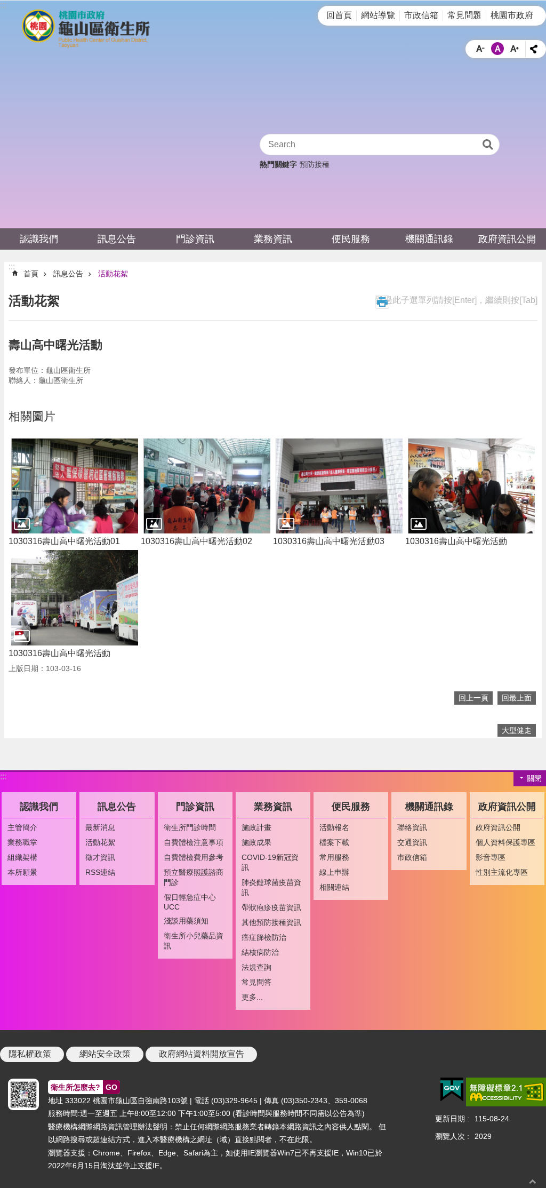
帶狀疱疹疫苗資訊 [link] (271, 907)
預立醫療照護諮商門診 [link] (193, 877)
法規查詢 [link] (256, 967)
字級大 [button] (514, 48)
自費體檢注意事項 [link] (193, 842)
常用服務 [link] (334, 857)
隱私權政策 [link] (30, 1053)
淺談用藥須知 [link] (186, 920)
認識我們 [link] (39, 239)
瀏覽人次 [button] (450, 1136)
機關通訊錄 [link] (429, 239)
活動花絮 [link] (113, 273)
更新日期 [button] (450, 1118)
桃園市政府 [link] (512, 15)
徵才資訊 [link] (100, 857)
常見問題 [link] (464, 15)
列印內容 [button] (382, 302)
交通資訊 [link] (412, 842)
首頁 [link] (30, 273)
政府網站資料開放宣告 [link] (201, 1053)
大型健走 (517, 730)
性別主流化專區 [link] (502, 872)
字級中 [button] (497, 48)
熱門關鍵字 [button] (278, 164)
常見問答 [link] (256, 982)
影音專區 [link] (490, 857)
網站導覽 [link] (378, 15)
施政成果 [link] (256, 842)
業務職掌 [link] (22, 842)
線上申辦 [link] (334, 872)
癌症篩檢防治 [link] (264, 937)
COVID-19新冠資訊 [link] (270, 862)
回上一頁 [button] (473, 697)
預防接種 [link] (315, 164)
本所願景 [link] (22, 872)
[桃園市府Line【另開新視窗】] (21, 1094)
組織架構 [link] (22, 857)
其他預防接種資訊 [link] (271, 922)
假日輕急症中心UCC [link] (190, 902)
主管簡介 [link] (22, 827)
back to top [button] (532, 1181)
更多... (252, 997)
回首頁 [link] (339, 15)
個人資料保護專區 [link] (505, 842)
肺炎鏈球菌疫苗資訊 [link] (271, 887)
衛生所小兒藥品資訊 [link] (193, 940)
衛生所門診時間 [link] (190, 827)
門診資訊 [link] (195, 239)
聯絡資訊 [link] (412, 827)
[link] (451, 1090)
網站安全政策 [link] (105, 1053)
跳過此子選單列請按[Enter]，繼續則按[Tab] (456, 300)
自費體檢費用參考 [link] (193, 857)
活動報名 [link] (334, 827)
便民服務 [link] (351, 239)
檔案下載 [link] (334, 842)
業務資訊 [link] (273, 239)
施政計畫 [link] (256, 827)
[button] (74, 486)
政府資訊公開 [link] (507, 239)
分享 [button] (534, 49)
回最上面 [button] (517, 697)
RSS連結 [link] (100, 872)
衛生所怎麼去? (84, 1087)
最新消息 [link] (100, 827)
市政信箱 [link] (421, 15)
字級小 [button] (480, 48)
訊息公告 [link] (117, 239)
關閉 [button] (534, 778)
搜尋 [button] (488, 144)
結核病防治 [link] (260, 952)
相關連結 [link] (334, 887)
